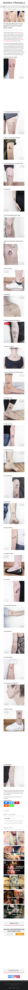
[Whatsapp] (11, 805)
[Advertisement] (14, 95)
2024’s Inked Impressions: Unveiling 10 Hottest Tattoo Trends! (14, 912)
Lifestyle (16, 30)
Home (5, 9)
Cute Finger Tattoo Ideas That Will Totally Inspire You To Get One (15, 853)
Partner (17, 987)
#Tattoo (6, 810)
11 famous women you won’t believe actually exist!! (15, 869)
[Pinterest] (16, 803)
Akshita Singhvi (15, 916)
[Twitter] (11, 803)
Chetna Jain (14, 857)
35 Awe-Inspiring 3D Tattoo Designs (15, 898)
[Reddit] (6, 805)
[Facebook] (6, 803)
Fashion (13, 30)
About (10, 987)
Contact (13, 987)
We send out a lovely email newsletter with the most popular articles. (14, 930)
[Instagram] (15, 976)
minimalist (18, 32)
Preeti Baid (7, 30)
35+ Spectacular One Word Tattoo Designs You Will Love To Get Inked (14, 838)
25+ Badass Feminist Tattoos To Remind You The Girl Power (15, 884)
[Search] (24, 6)
